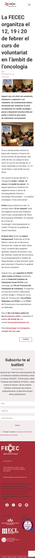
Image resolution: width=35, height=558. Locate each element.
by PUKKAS (30, 557)
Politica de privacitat (12, 557)
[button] (29, 4)
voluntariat (5, 77)
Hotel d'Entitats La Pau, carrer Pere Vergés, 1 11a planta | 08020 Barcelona (14, 469)
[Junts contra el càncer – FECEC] (10, 4)
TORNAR (26, 339)
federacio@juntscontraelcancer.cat (15, 477)
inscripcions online (12, 316)
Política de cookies (22, 557)
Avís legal (4, 557)
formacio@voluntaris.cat (18, 322)
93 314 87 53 (7, 461)
